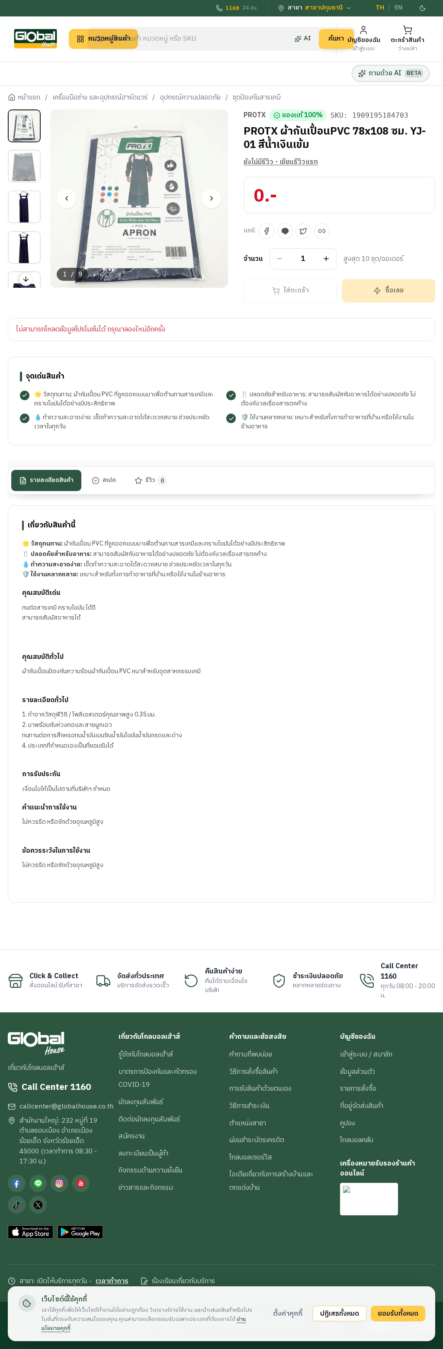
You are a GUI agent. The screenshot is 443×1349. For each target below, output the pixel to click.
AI (307, 38)
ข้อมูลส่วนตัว (357, 1071)
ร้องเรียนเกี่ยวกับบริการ (183, 1281)
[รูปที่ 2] (24, 166)
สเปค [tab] (109, 480)
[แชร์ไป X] (303, 231)
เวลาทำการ (112, 1281)
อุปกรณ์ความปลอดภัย (190, 98)
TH (380, 8)
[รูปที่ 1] (24, 125)
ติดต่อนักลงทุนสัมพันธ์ (149, 1119)
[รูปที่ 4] (24, 247)
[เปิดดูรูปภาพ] (139, 198)
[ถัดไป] (211, 198)
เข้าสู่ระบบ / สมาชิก (366, 1054)
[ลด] (279, 259)
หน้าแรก (29, 98)
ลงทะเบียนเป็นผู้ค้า (143, 1153)
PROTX (255, 115)
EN (398, 8)
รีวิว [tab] (155, 480)
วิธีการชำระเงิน (249, 1105)
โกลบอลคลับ (356, 1140)
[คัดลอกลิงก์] (322, 231)
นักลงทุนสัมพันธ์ (141, 1102)
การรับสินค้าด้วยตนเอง (260, 1088)
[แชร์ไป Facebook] (266, 231)
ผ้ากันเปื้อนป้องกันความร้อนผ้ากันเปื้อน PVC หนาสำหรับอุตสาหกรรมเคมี (111, 671)
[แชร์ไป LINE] (285, 231)
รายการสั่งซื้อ (358, 1088)
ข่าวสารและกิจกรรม (146, 1187)
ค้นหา (336, 38)
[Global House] (35, 38)
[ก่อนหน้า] (66, 198)
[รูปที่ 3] (24, 206)
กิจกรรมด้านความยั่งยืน (151, 1170)
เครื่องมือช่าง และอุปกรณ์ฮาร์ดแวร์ (100, 98)
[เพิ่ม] (326, 259)
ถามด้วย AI (395, 73)
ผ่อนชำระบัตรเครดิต (256, 1140)
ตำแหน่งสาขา (247, 1123)
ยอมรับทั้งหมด (398, 1313)
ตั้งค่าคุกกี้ (287, 1313)
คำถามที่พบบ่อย (250, 1054)
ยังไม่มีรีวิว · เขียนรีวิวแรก (281, 162)
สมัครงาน (132, 1136)
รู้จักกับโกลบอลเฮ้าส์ (146, 1054)
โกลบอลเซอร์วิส (250, 1157)
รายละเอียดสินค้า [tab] (52, 480)
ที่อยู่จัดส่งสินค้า (361, 1105)
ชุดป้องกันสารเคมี (257, 98)
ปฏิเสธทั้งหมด (339, 1313)
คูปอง (347, 1123)
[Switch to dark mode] (423, 8)
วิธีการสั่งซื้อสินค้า (253, 1071)
